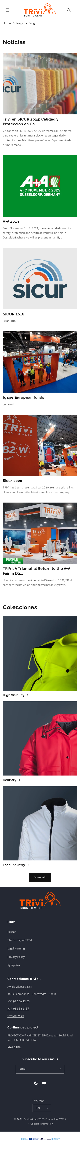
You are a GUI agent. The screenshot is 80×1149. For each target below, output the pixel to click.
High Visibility (14, 695)
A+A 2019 (11, 221)
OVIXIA (62, 1119)
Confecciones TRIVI (34, 1119)
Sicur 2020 (12, 480)
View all (40, 877)
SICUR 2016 (13, 314)
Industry (9, 780)
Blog (32, 23)
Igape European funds (23, 397)
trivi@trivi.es (15, 1016)
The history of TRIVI (19, 940)
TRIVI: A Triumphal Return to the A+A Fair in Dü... (36, 571)
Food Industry (14, 865)
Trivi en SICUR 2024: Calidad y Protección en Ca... (31, 121)
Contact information (42, 1123)
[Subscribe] (60, 1069)
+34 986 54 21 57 (18, 1008)
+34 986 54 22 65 (18, 1001)
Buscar (11, 932)
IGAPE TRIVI (14, 1047)
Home (7, 23)
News (20, 23)
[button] (7, 10)
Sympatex (13, 965)
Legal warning (16, 948)
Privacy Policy (16, 957)
